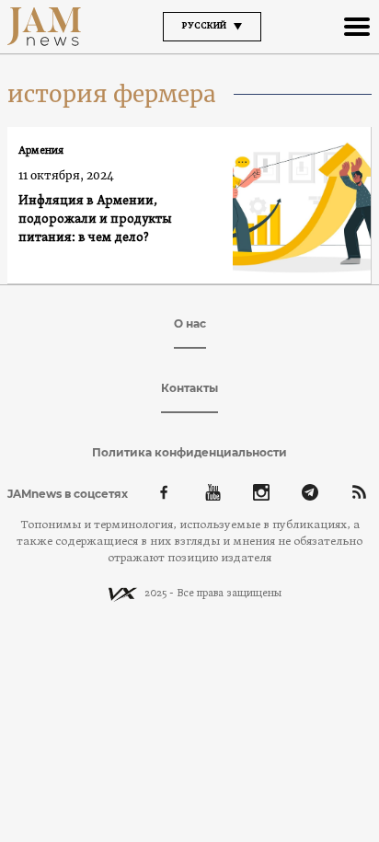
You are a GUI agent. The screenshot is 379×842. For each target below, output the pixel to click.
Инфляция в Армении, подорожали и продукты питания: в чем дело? (95, 219)
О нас (190, 323)
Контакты (189, 388)
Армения (40, 151)
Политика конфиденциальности (189, 452)
